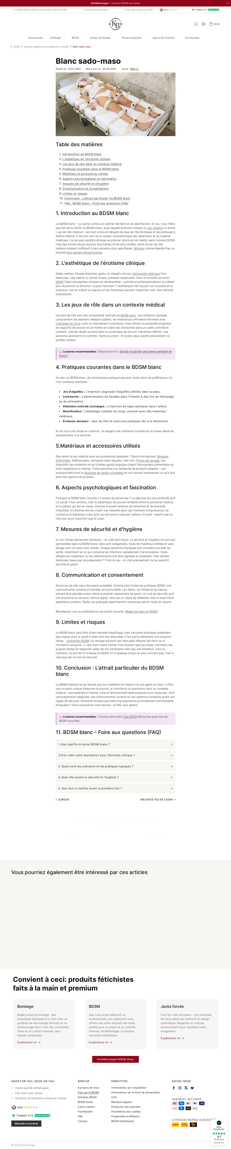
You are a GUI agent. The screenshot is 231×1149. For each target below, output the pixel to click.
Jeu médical (155, 228)
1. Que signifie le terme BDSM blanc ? (84, 744)
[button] (57, 37)
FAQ (80, 1116)
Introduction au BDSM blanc (82, 154)
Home (17, 46)
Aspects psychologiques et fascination (89, 178)
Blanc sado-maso (82, 46)
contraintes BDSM (77, 640)
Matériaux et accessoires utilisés (85, 173)
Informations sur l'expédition (128, 1087)
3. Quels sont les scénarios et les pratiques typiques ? (96, 766)
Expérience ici (27, 1042)
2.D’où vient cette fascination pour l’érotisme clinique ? (96, 755)
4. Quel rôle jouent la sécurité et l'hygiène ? (88, 777)
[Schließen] (227, 3)
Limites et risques (75, 193)
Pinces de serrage (147, 460)
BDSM (75, 37)
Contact (83, 1121)
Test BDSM (130, 716)
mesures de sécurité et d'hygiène (86, 183)
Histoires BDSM (87, 1097)
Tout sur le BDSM (88, 1092)
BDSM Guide (85, 1102)
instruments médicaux (146, 273)
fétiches (139, 248)
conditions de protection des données (133, 847)
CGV (114, 1097)
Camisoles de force (68, 323)
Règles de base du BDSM (141, 611)
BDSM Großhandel (122, 1121)
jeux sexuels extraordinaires (84, 252)
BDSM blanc (128, 315)
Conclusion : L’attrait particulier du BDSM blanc (97, 198)
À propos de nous (88, 1087)
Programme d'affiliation (125, 1116)
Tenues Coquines (131, 37)
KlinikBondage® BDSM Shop (115, 1059)
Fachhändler (85, 1111)
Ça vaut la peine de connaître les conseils (46, 46)
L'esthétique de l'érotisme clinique (86, 159)
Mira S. (134, 68)
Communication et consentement (85, 188)
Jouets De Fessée (100, 37)
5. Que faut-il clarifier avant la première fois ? (90, 788)
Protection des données (125, 1107)
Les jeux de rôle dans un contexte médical (92, 164)
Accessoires (192, 37)
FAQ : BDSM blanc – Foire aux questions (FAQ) (96, 203)
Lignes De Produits (163, 37)
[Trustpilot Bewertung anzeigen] (38, 1115)
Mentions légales (121, 1102)
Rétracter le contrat (26, 1123)
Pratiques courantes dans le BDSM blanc (91, 169)
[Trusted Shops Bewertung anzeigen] (38, 1107)
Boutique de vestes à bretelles (104, 472)
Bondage (55, 37)
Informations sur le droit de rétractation (135, 1092)
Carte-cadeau (86, 1107)
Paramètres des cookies (126, 1111)
